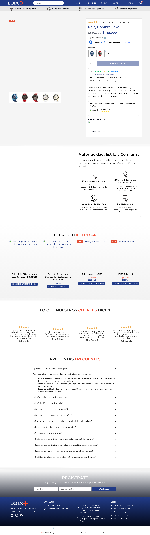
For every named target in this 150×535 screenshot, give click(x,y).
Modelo (91, 47)
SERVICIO (129, 3)
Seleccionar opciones (24, 284)
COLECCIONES (90, 3)
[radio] (92, 53)
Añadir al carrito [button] (58, 287)
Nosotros (116, 3)
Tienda (104, 3)
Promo (77, 3)
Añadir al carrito (118, 63)
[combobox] (48, 3)
